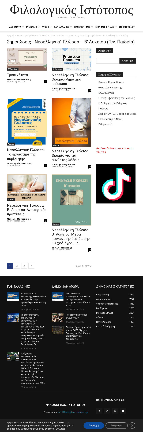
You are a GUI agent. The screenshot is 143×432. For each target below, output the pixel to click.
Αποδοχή (94, 425)
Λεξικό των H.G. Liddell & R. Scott (117, 113)
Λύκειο (11, 144)
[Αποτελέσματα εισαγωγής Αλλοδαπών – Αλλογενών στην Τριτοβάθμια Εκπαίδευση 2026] (13, 296)
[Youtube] (123, 411)
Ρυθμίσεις (60, 428)
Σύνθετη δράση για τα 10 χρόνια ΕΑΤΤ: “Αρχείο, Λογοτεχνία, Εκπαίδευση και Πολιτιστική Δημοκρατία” (78, 333)
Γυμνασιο (31, 27)
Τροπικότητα (17, 75)
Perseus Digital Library (111, 82)
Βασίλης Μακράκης (62, 247)
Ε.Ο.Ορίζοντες (106, 92)
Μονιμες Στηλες (104, 27)
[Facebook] (99, 411)
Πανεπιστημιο (82, 27)
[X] (115, 411)
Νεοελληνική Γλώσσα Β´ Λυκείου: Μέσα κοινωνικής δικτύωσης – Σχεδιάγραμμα (71, 236)
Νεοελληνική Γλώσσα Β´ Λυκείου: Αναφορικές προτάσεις (27, 209)
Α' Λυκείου (12, 69)
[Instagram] (107, 411)
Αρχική (10, 35)
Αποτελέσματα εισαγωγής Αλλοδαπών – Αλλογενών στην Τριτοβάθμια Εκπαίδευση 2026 (33, 299)
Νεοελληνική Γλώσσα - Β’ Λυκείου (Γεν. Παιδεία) (40, 35)
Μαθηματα (15, 27)
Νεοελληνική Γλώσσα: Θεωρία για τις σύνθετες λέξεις (70, 155)
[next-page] (31, 266)
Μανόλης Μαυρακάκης (19, 79)
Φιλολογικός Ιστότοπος (19, 163)
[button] (132, 27)
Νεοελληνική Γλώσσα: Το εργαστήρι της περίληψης (25, 154)
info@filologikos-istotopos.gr (73, 412)
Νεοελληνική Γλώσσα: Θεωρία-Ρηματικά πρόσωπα (70, 79)
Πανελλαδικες (61, 27)
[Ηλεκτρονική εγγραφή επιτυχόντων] (57, 317)
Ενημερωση (125, 27)
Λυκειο (45, 27)
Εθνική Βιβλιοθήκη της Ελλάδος (116, 98)
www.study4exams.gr (110, 87)
